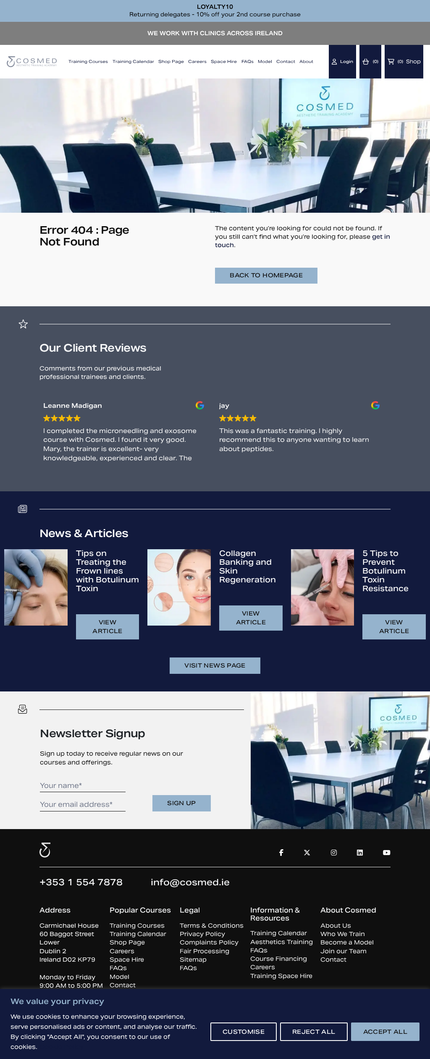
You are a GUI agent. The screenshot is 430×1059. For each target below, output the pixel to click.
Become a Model (347, 942)
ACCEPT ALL (385, 1032)
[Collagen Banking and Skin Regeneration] (179, 590)
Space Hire (224, 61)
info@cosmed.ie (190, 882)
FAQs (247, 61)
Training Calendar (133, 61)
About (306, 61)
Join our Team (343, 951)
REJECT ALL (314, 1032)
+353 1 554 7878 (81, 882)
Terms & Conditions (212, 925)
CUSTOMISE (244, 1032)
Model (265, 61)
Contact (285, 61)
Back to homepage (266, 275)
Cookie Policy (61, 1047)
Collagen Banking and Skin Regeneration (247, 566)
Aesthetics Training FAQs (281, 946)
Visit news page (214, 665)
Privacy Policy (202, 934)
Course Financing (278, 958)
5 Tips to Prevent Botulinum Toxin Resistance (385, 570)
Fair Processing (204, 951)
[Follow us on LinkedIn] (360, 852)
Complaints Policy (209, 942)
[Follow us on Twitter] (307, 852)
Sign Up (181, 803)
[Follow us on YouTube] (387, 852)
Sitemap (193, 959)
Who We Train (342, 934)
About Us (335, 925)
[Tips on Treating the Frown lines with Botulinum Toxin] (36, 594)
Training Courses (88, 61)
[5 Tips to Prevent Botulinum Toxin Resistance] (322, 594)
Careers (197, 61)
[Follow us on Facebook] (281, 852)
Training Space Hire (281, 976)
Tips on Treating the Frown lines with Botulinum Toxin (107, 570)
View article (107, 626)
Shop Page (171, 61)
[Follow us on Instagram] (334, 852)
